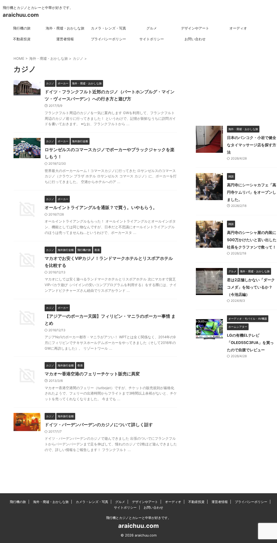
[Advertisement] (236, 81)
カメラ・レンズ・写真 (108, 28)
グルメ (151, 28)
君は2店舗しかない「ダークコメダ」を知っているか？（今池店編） (251, 287)
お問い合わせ (195, 39)
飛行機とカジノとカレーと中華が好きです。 (138, 518)
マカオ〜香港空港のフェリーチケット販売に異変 (92, 373)
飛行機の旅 (22, 28)
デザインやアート (195, 28)
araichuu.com (21, 15)
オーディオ (238, 28)
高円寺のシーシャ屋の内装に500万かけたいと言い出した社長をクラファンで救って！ (251, 239)
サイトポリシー (151, 39)
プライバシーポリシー (108, 39)
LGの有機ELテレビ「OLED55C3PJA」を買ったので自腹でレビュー (250, 342)
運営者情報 (65, 39)
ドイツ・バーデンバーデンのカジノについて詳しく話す (99, 424)
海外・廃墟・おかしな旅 (65, 28)
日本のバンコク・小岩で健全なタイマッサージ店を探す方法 (251, 144)
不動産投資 (22, 39)
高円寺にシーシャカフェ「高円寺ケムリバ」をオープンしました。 (251, 192)
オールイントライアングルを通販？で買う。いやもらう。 (101, 207)
